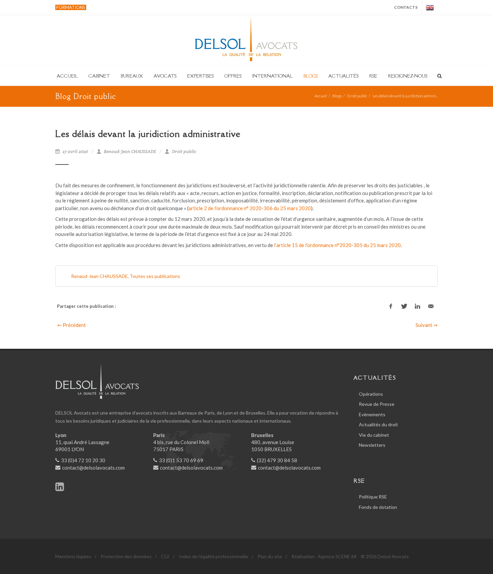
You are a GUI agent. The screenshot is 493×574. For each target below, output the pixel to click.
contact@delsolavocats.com (93, 468)
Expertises (200, 76)
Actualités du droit (378, 424)
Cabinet (99, 76)
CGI (165, 556)
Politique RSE (373, 496)
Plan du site (270, 556)
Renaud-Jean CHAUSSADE (130, 151)
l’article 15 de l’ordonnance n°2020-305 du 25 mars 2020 (337, 245)
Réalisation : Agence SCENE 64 (324, 556)
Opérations (371, 394)
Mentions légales (73, 556)
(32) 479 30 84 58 (277, 460)
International (272, 76)
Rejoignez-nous (407, 76)
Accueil (67, 76)
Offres (232, 76)
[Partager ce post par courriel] (431, 306)
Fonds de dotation (378, 507)
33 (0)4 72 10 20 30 (83, 460)
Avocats (165, 76)
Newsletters (372, 445)
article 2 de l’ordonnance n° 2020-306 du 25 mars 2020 (249, 208)
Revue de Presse (376, 404)
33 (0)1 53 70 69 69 (181, 460)
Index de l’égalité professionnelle (213, 556)
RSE (373, 76)
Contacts (406, 7)
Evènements (372, 414)
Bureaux (132, 76)
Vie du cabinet (374, 435)
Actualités (343, 76)
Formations (70, 7)
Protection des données (126, 556)
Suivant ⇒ (427, 325)
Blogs (311, 76)
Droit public (357, 95)
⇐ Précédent (71, 325)
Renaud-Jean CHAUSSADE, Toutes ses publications (125, 276)
